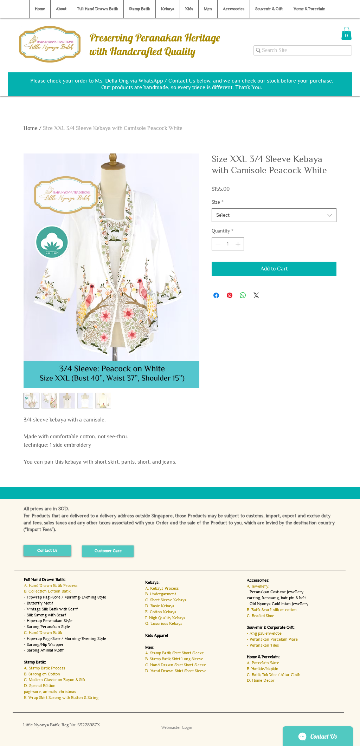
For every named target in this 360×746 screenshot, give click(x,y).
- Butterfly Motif (38, 603)
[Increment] (238, 244)
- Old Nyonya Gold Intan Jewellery (277, 603)
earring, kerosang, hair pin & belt (276, 597)
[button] (346, 33)
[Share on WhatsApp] (243, 295)
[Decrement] (217, 244)
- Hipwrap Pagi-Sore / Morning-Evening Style (65, 597)
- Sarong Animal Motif (44, 650)
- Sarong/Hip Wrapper (44, 644)
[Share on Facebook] (216, 295)
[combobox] (274, 215)
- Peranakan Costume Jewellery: (275, 591)
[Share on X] (256, 295)
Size (218, 202)
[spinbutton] (227, 244)
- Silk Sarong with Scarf (45, 615)
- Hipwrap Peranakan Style (48, 620)
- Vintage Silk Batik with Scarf (51, 609)
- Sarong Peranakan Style (47, 626)
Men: (149, 647)
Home (31, 128)
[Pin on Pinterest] (229, 295)
